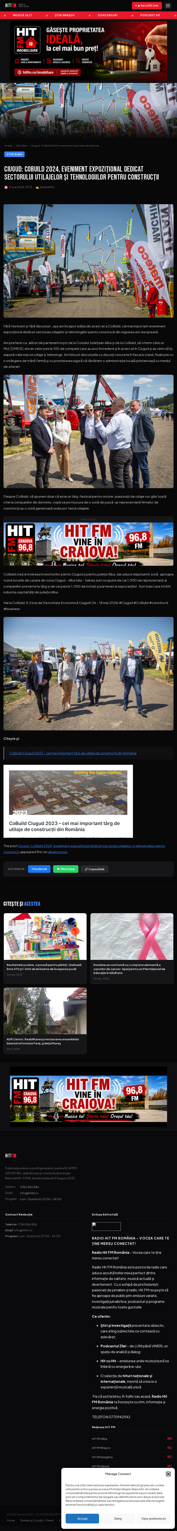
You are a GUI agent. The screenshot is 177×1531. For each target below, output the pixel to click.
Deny (118, 1518)
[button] (168, 1474)
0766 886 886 (29, 1187)
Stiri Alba (21, 145)
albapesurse (57, 852)
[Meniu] (168, 5)
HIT (10, 1156)
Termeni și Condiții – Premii (37, 1520)
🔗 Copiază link (94, 869)
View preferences (153, 1518)
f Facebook (39, 869)
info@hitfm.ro (29, 1193)
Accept (82, 1518)
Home (11, 1520)
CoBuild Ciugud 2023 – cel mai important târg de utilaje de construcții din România (72, 753)
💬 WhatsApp (66, 869)
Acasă (8, 145)
